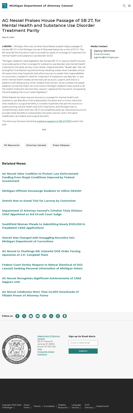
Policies (37, 406)
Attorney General (36, 145)
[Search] (124, 5)
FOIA (39, 349)
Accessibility (49, 406)
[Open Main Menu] (129, 5)
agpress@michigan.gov (106, 57)
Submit (83, 351)
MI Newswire (11, 145)
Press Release (61, 145)
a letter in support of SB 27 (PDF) (54, 121)
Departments (102, 406)
